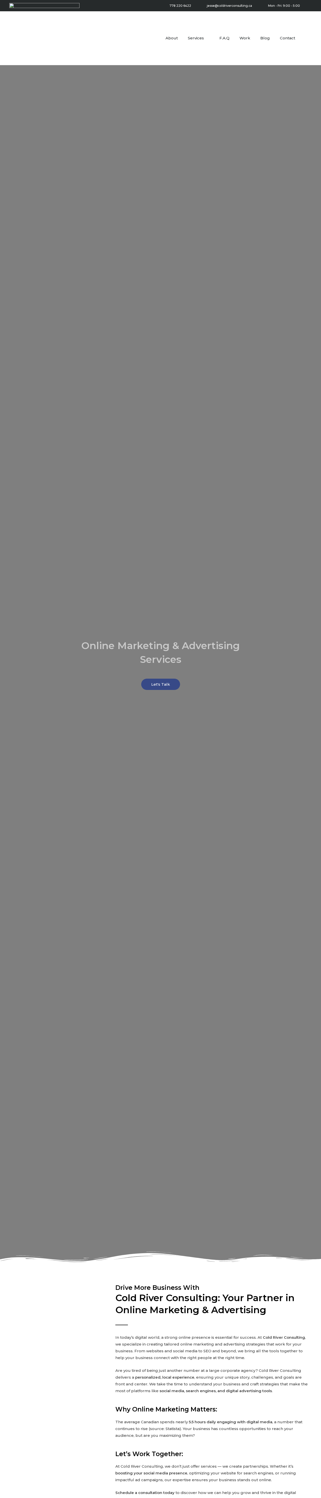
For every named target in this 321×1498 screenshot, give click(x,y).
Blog (265, 38)
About (172, 38)
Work (244, 38)
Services (196, 38)
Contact (287, 38)
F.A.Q (224, 38)
